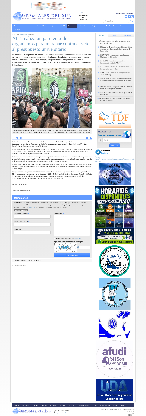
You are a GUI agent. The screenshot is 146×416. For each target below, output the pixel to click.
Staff (117, 13)
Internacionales (84, 26)
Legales (94, 26)
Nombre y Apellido (21, 213)
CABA (62, 26)
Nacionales (72, 26)
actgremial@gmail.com (62, 413)
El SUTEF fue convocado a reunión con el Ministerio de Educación (114, 56)
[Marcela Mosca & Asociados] (131, 414)
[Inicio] (41, 16)
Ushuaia (35, 26)
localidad (17, 229)
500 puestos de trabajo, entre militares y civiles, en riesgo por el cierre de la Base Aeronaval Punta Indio (116, 49)
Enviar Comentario (72, 255)
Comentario (58, 213)
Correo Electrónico (21, 221)
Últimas (101, 35)
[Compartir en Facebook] (14, 138)
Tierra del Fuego (118, 26)
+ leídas (113, 35)
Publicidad (130, 13)
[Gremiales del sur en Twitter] (126, 16)
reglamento (32, 207)
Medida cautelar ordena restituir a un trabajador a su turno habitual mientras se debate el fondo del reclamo (116, 81)
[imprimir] (90, 137)
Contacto (122, 13)
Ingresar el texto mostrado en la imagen (68, 241)
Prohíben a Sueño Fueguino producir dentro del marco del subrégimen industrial (116, 88)
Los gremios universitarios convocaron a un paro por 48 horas (115, 42)
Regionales (53, 26)
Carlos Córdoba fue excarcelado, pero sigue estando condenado (115, 99)
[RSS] (132, 16)
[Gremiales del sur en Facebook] (129, 16)
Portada (16, 26)
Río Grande (26, 26)
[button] (18, 101)
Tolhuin (44, 26)
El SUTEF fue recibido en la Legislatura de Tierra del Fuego (115, 74)
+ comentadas (126, 35)
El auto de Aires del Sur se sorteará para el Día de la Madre (116, 94)
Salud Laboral (105, 26)
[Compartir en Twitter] (17, 138)
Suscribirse (114, 145)
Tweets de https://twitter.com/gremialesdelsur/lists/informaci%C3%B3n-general (115, 159)
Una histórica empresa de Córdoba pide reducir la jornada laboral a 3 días (116, 68)
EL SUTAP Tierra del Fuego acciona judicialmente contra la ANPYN (112, 62)
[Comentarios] (87, 137)
